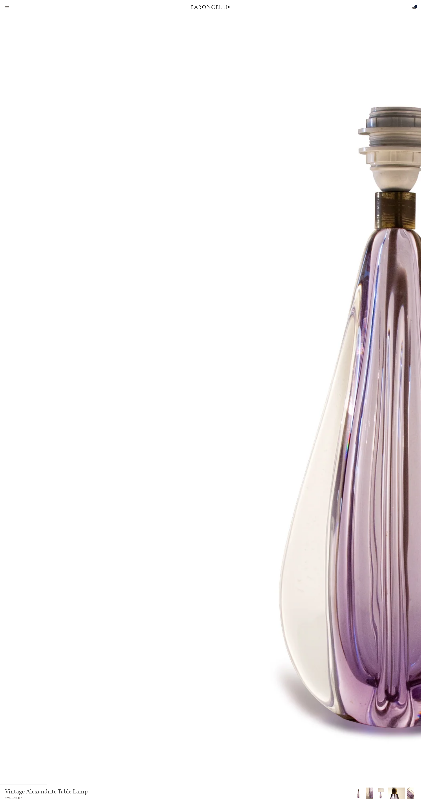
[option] (358, 793)
